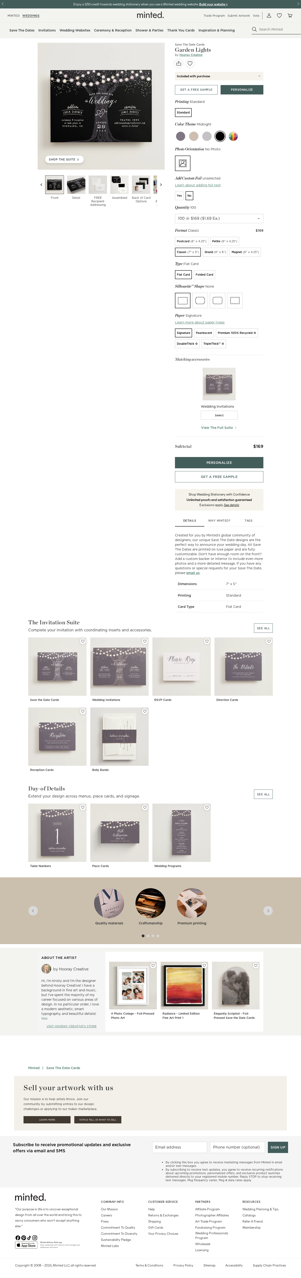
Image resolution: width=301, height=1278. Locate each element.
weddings (31, 15)
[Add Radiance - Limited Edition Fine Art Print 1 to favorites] (204, 965)
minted (14, 15)
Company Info (112, 1202)
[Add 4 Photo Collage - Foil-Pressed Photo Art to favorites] (153, 965)
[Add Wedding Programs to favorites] (207, 807)
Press (105, 1221)
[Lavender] (207, 136)
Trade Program (214, 15)
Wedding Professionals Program (211, 1235)
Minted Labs (110, 1245)
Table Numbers (40, 866)
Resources (251, 1202)
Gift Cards (155, 1227)
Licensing (202, 1250)
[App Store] (26, 1246)
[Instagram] (35, 1237)
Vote (256, 15)
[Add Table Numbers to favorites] (83, 807)
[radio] (183, 112)
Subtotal (183, 446)
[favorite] (190, 63)
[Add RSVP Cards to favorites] (207, 641)
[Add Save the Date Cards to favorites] (83, 641)
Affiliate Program (207, 1209)
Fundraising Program (210, 1227)
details (189, 520)
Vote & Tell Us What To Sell (97, 1119)
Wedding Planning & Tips (260, 1209)
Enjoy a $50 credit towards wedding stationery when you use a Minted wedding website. (135, 4)
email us (193, 573)
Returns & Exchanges (163, 1215)
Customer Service (163, 1202)
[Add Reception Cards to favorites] (83, 711)
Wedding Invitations (106, 700)
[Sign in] (269, 15)
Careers (106, 1215)
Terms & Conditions (149, 1265)
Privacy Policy (183, 1265)
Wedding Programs (167, 866)
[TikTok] (29, 1237)
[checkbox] (219, 415)
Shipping (154, 1221)
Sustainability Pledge (116, 1239)
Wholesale (202, 1244)
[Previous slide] (41, 184)
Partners (202, 1202)
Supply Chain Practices (269, 1265)
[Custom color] (233, 136)
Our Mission (109, 1209)
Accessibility (234, 1265)
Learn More (47, 1119)
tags (249, 520)
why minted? (219, 520)
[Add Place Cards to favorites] (145, 807)
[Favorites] (279, 15)
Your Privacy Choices (163, 1233)
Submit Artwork (239, 15)
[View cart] (289, 15)
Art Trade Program (208, 1221)
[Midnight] (220, 136)
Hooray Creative (190, 55)
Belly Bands (100, 770)
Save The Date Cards (190, 44)
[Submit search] (254, 29)
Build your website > (213, 4)
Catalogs (249, 1215)
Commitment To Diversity (119, 1233)
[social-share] (178, 63)
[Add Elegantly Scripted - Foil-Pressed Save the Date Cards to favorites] (256, 965)
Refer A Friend (252, 1221)
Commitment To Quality (118, 1227)
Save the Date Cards (44, 700)
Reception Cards (42, 770)
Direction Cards (227, 700)
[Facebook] (18, 1237)
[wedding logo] (150, 15)
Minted (34, 1068)
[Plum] (180, 136)
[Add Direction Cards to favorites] (269, 641)
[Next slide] (161, 184)
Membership (251, 1227)
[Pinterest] (23, 1237)
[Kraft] (193, 136)
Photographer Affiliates (212, 1215)
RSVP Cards (162, 700)
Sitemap (209, 1265)
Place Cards (100, 866)
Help (151, 1209)
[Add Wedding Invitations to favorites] (145, 641)
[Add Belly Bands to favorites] (145, 711)
